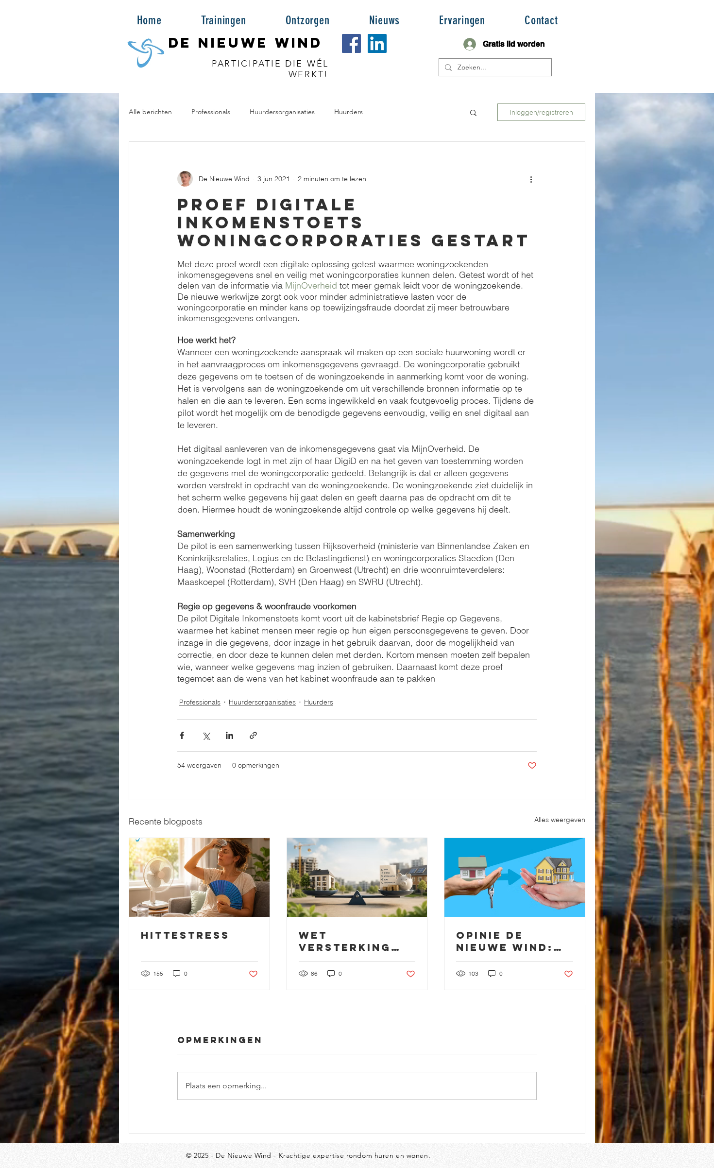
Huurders (348, 111)
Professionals (210, 111)
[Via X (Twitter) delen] (205, 735)
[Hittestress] (199, 877)
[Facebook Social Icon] (351, 43)
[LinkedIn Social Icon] (377, 43)
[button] (223, 20)
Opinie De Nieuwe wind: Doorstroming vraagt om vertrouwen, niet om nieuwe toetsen (512, 941)
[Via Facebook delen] (182, 735)
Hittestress (185, 935)
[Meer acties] (531, 179)
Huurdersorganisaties (282, 111)
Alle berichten (150, 111)
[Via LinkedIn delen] (229, 735)
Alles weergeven (559, 819)
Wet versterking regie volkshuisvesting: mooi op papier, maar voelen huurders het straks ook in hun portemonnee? (356, 941)
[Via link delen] (253, 735)
